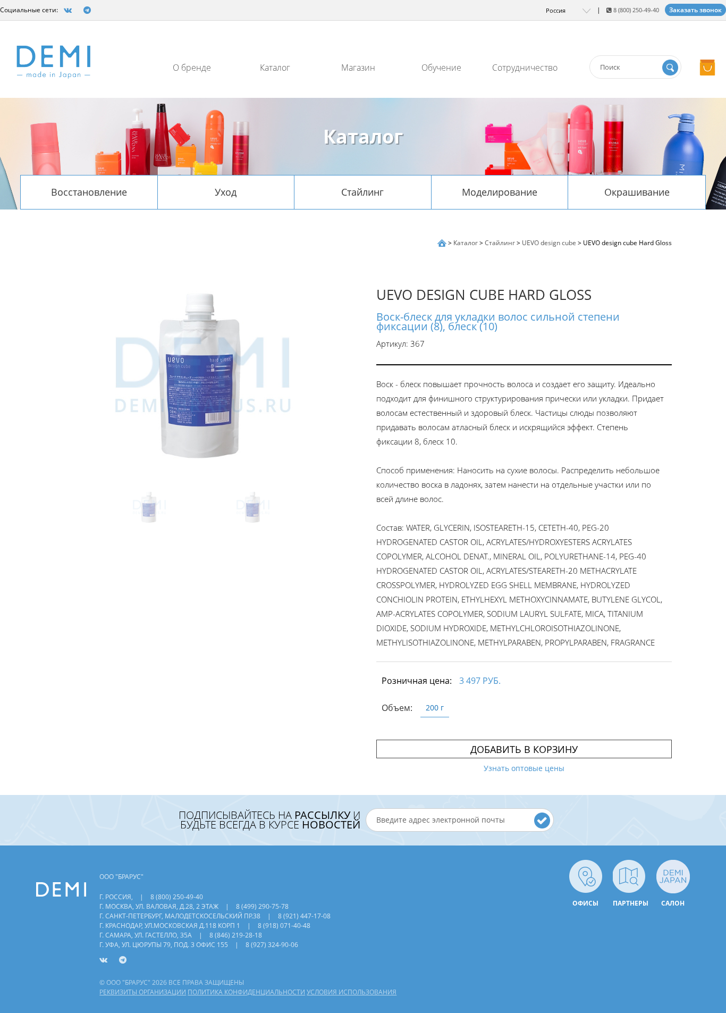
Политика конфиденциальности (246, 992)
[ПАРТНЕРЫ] (629, 875)
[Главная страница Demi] (442, 242)
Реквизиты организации (142, 992)
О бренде (192, 67)
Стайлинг (362, 192)
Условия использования (351, 992)
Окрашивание (637, 192)
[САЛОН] (673, 875)
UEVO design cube (550, 242)
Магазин (358, 67)
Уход (226, 192)
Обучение (441, 67)
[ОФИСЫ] (585, 875)
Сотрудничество (525, 67)
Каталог (275, 67)
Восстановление (89, 192)
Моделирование (499, 192)
